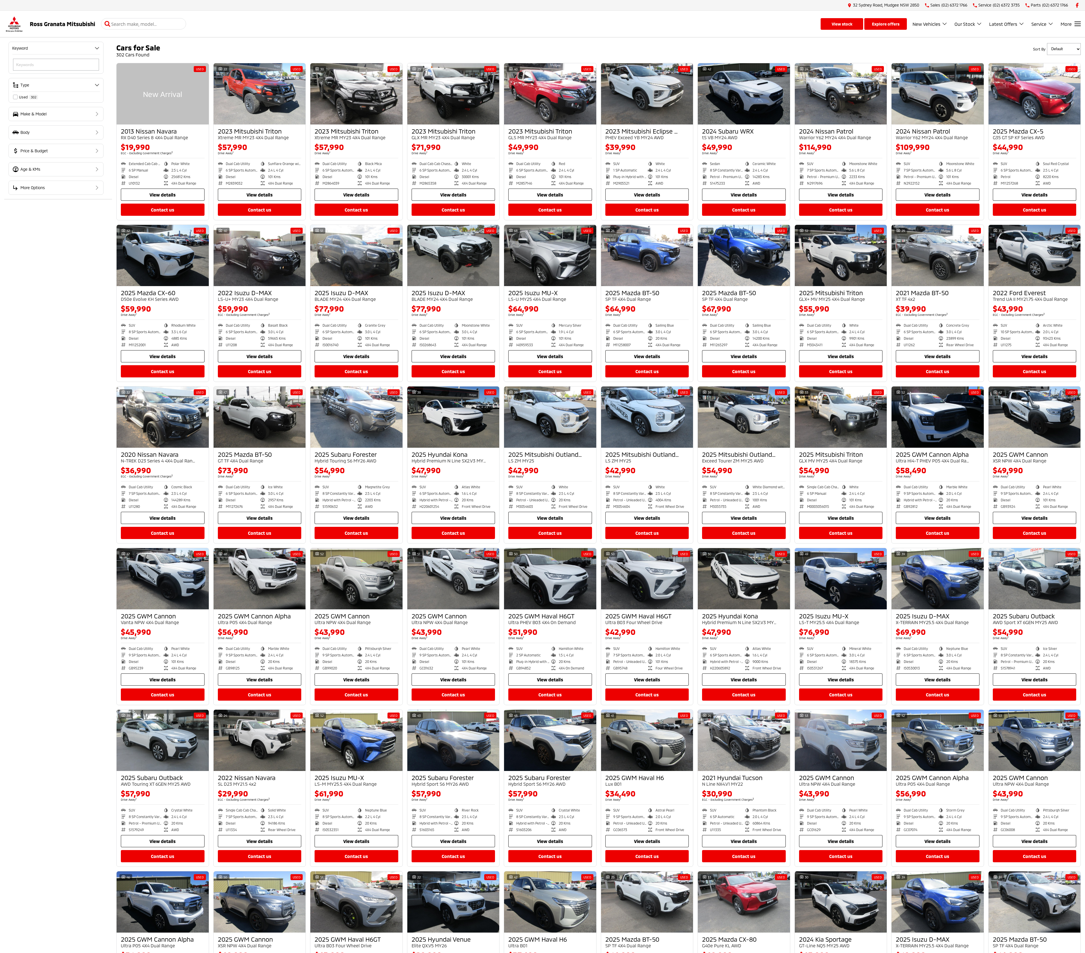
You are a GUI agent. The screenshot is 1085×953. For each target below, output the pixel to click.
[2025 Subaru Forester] (356, 417)
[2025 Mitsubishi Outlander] (550, 417)
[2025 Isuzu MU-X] (550, 255)
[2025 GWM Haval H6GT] (550, 578)
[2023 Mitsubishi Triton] (260, 93)
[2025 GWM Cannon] (1035, 417)
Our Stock (965, 24)
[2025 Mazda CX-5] (1035, 93)
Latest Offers (1003, 24)
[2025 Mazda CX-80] (744, 902)
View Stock (842, 24)
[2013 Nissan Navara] (163, 93)
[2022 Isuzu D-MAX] (260, 255)
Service (1038, 24)
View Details (162, 194)
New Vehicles (926, 24)
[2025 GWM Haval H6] (647, 740)
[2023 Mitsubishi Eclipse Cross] (647, 93)
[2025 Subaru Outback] (1035, 578)
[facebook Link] (1077, 5)
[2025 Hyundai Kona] (453, 417)
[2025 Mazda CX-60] (163, 255)
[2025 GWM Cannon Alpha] (938, 417)
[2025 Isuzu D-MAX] (356, 255)
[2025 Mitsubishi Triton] (841, 255)
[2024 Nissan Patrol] (841, 93)
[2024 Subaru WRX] (744, 93)
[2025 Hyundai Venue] (453, 902)
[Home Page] (14, 24)
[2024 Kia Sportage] (841, 902)
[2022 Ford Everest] (1035, 255)
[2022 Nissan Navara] (260, 740)
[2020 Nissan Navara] (163, 417)
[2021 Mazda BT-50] (938, 255)
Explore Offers (885, 24)
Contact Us (162, 209)
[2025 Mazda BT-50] (647, 255)
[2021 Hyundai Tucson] (744, 740)
